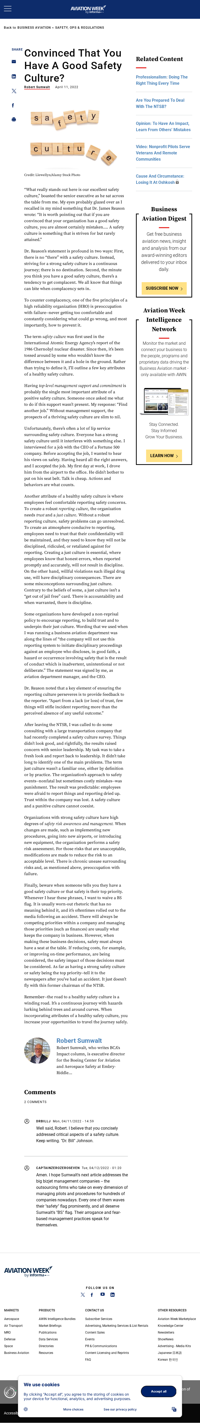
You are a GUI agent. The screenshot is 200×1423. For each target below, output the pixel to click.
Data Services (48, 1339)
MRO (7, 1332)
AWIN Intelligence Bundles (57, 1319)
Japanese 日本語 (170, 1353)
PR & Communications (101, 1346)
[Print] (12, 120)
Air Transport (13, 1326)
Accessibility (14, 1413)
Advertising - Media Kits (174, 1346)
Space (8, 1346)
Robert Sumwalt (37, 87)
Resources (46, 1353)
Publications (48, 1332)
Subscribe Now (162, 288)
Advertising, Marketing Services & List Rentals (116, 1326)
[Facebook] (93, 1296)
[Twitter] (83, 1296)
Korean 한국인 (168, 1359)
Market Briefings (50, 1326)
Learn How (162, 455)
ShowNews (165, 1339)
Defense (9, 1339)
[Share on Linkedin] (12, 77)
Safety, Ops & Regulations (79, 27)
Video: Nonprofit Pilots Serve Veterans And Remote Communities (163, 153)
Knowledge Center (170, 1326)
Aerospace (11, 1319)
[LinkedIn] (112, 1296)
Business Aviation (34, 27)
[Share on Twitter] (12, 92)
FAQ (88, 1359)
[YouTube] (103, 1296)
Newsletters (166, 1332)
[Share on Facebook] (12, 106)
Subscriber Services (98, 1319)
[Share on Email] (12, 63)
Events (90, 1339)
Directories (46, 1346)
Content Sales (95, 1332)
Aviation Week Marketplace (177, 1319)
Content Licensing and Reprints (107, 1353)
